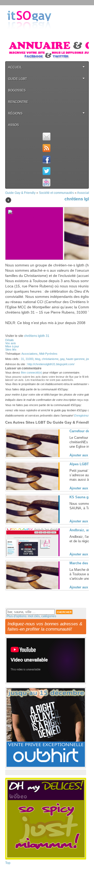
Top (7, 863)
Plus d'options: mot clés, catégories (31, 616)
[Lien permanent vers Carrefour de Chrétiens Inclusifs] (32, 456)
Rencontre (18, 102)
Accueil (15, 67)
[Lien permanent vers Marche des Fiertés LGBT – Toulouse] (32, 588)
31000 (29, 358)
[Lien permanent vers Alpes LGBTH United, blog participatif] (32, 489)
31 (22, 358)
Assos (13, 125)
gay (62, 358)
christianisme (50, 358)
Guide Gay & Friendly (20, 193)
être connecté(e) (31, 372)
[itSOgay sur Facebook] (46, 159)
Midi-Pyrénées (48, 353)
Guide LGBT (17, 79)
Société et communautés (56, 193)
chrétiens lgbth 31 (36, 336)
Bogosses (17, 90)
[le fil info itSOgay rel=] (46, 148)
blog (37, 358)
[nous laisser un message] (46, 136)
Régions (15, 113)
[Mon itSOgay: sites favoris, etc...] (46, 182)
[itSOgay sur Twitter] (46, 171)
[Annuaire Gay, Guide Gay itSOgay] (29, 34)
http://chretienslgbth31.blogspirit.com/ (50, 364)
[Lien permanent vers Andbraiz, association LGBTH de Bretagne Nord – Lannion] (32, 555)
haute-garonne (75, 358)
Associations (29, 353)
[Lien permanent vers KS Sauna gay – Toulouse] (32, 522)
